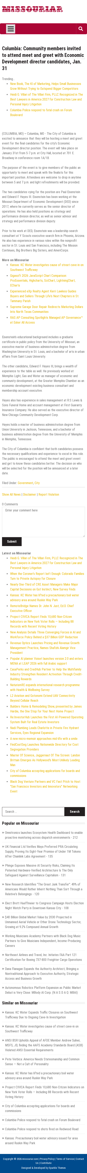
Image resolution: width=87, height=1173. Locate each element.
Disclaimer (29, 494)
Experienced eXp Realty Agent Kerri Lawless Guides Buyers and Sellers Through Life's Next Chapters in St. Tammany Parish (44, 296)
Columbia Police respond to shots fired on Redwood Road (42, 1129)
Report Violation (48, 494)
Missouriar (32, 10)
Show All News (11, 494)
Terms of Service (65, 1158)
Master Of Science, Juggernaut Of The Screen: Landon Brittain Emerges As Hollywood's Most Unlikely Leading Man (45, 760)
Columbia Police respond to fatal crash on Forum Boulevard (42, 1120)
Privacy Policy (47, 1158)
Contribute (45, 1162)
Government (25, 483)
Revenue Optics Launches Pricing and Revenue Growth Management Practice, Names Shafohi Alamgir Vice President (45, 648)
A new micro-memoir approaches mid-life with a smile (43, 739)
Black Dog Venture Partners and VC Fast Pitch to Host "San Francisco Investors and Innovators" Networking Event (45, 786)
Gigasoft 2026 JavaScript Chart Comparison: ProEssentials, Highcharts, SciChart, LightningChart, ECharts (42, 280)
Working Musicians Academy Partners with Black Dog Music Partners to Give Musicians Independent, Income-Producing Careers (43, 941)
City (37, 483)
